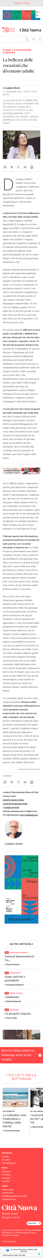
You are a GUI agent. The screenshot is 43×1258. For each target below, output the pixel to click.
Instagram (6, 1178)
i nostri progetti (11, 807)
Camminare (12, 997)
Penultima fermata (19, 953)
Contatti (5, 1156)
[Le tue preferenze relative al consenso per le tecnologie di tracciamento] (39, 1254)
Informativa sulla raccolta (14, 1255)
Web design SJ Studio (28, 1233)
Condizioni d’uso (9, 1199)
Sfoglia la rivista (21, 3)
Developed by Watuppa (10, 1235)
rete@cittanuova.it (29, 815)
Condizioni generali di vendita (14, 1196)
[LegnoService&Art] (21, 1034)
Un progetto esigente (18, 1013)
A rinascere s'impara (17, 51)
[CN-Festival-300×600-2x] (21, 889)
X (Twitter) (6, 1175)
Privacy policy (8, 1189)
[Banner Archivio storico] (21, 471)
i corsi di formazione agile (15, 804)
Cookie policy (7, 1193)
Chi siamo (6, 1160)
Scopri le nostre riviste (13, 800)
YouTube (5, 1181)
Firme (7, 50)
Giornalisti (15, 973)
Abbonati (32, 1223)
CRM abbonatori (9, 1163)
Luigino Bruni (12, 87)
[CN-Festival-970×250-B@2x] (21, 15)
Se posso (14, 1010)
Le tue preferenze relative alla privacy (23, 1250)
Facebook (6, 1171)
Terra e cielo (16, 993)
